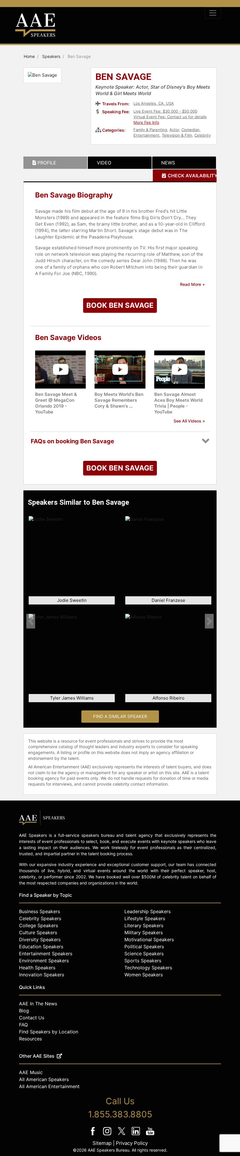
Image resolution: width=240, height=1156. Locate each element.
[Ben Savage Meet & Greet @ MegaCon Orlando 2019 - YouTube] (60, 369)
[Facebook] (93, 1135)
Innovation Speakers (41, 975)
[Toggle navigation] (213, 13)
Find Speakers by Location (48, 1032)
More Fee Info (146, 122)
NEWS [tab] (168, 163)
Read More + (192, 284)
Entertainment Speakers (45, 953)
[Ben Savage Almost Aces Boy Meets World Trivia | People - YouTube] (179, 369)
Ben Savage (123, 77)
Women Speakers (143, 975)
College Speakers (38, 925)
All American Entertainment (49, 1086)
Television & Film (177, 135)
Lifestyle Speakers (144, 918)
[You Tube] (150, 1135)
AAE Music (31, 1072)
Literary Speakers (143, 925)
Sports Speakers (142, 960)
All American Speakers (44, 1079)
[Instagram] (108, 1135)
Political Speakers (144, 946)
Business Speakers (39, 911)
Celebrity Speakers (40, 918)
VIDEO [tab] (104, 163)
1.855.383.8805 (120, 1114)
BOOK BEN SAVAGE (120, 305)
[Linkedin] (136, 1135)
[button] (30, 621)
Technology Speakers (148, 968)
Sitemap (102, 1143)
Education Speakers (41, 946)
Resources (30, 1039)
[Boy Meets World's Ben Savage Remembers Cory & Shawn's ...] (120, 369)
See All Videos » (189, 420)
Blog (24, 1011)
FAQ (23, 1025)
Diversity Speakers (40, 939)
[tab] (55, 163)
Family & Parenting (150, 129)
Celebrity (202, 135)
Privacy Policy (132, 1143)
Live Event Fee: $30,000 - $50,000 (165, 111)
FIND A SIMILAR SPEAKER (120, 716)
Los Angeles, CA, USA (153, 103)
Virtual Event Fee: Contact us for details (170, 116)
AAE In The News (38, 1003)
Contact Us (31, 1018)
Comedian (190, 129)
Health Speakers (37, 968)
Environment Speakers (44, 960)
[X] (122, 1135)
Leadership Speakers (147, 911)
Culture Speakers (38, 932)
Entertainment (146, 135)
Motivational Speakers (149, 939)
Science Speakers (144, 953)
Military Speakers (143, 932)
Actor (174, 129)
